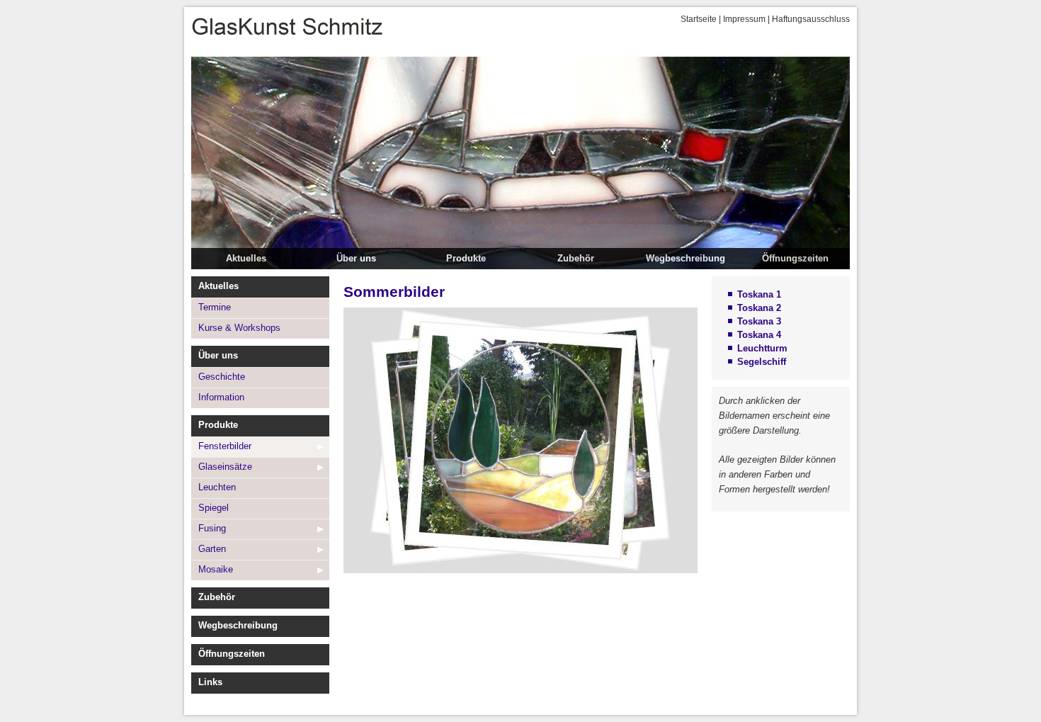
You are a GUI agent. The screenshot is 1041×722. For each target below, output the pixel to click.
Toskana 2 (759, 308)
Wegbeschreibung (685, 258)
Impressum (744, 19)
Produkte (466, 258)
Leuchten (217, 487)
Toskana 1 (759, 294)
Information (221, 397)
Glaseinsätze (225, 466)
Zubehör (575, 258)
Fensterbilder (224, 446)
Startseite (699, 19)
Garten (212, 548)
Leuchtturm (762, 348)
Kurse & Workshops (239, 327)
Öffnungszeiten (795, 258)
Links (210, 682)
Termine (214, 307)
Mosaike (215, 569)
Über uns (356, 258)
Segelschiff (761, 361)
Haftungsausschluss (811, 19)
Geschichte (221, 376)
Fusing (212, 528)
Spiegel (213, 507)
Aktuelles (246, 258)
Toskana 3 (759, 321)
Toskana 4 (759, 334)
